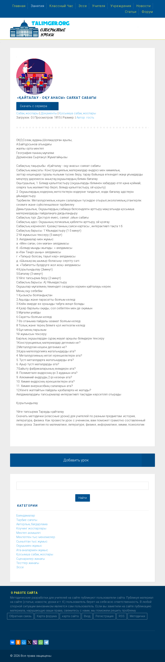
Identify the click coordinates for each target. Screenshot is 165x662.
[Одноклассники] (18, 642)
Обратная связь (20, 616)
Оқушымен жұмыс (29, 546)
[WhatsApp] (40, 642)
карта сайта (70, 616)
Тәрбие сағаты (26, 520)
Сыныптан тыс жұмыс (31, 541)
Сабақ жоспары (27, 113)
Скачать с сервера (33, 106)
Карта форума (47, 616)
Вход (87, 616)
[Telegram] (46, 642)
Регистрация (104, 616)
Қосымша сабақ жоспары (77, 113)
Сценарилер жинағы (30, 559)
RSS (122, 616)
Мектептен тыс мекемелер (35, 537)
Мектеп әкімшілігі (28, 533)
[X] (29, 642)
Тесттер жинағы (27, 563)
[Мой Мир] (23, 642)
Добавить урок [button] (76, 460)
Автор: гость (85, 117)
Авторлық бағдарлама (31, 524)
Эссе (20, 567)
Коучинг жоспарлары (31, 528)
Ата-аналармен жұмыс (32, 550)
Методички (137, 616)
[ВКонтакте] (12, 642)
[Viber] (35, 642)
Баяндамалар (25, 515)
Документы (49, 113)
